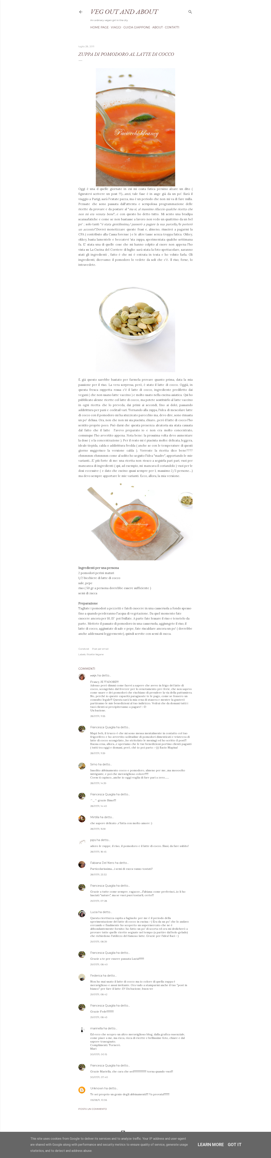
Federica (96, 975)
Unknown (97, 1088)
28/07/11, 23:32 (98, 874)
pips (93, 840)
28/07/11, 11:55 (97, 716)
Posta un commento (92, 1108)
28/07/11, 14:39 (98, 783)
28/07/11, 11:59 (97, 753)
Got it (235, 1144)
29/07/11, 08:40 (99, 964)
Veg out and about (124, 11)
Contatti (172, 27)
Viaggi (116, 27)
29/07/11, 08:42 (98, 994)
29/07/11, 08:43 (98, 1017)
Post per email (100, 648)
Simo (93, 764)
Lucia (94, 912)
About (157, 27)
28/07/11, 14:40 (98, 805)
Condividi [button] (83, 648)
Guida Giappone (136, 27)
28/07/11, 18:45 (98, 851)
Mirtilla (94, 817)
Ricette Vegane (95, 654)
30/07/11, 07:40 (99, 1077)
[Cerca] (190, 11)
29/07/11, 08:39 (98, 941)
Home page (99, 27)
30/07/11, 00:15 (98, 1054)
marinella (96, 1028)
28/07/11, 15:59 (98, 828)
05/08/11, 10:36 (98, 1099)
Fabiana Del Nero (102, 863)
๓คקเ (93, 675)
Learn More (211, 1144)
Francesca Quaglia (102, 727)
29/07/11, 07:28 (98, 900)
